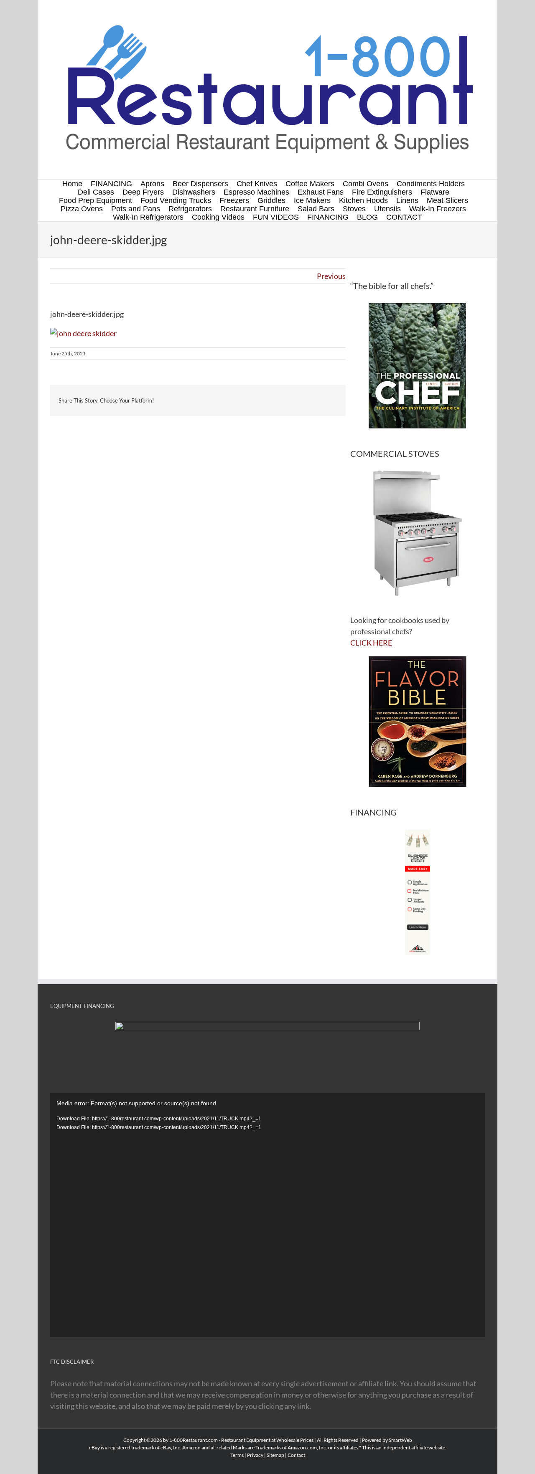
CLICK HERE (371, 642)
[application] (267, 1215)
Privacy (255, 1455)
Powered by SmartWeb (387, 1440)
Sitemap (275, 1455)
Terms (237, 1455)
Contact (296, 1455)
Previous (331, 276)
